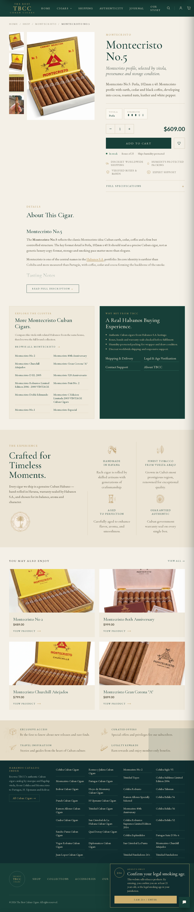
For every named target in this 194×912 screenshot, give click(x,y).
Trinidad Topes (131, 777)
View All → (176, 560)
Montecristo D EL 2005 (28, 375)
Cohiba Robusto (132, 789)
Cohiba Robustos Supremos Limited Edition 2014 (137, 823)
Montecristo (45, 24)
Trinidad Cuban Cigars (101, 808)
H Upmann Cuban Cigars (102, 800)
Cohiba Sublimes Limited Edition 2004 (169, 779)
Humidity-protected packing (168, 163)
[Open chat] (184, 902)
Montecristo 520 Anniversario (70, 375)
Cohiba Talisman (165, 789)
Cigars (63, 8)
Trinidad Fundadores (167, 854)
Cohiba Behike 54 (165, 797)
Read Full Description (53, 288)
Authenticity (111, 8)
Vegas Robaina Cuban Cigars (68, 844)
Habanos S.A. (95, 259)
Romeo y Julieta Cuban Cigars (101, 771)
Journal (137, 8)
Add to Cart (138, 143)
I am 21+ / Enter (145, 899)
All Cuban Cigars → (24, 798)
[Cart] (189, 8)
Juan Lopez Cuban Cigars (69, 854)
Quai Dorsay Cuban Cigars (103, 831)
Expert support (164, 172)
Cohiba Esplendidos (134, 835)
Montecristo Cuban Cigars (70, 781)
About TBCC (153, 367)
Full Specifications (123, 186)
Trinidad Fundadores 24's (136, 854)
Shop (26, 24)
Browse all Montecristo (37, 346)
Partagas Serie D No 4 (167, 835)
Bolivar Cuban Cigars (67, 789)
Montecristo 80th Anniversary (70, 355)
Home (45, 8)
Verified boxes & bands (124, 172)
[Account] (181, 8)
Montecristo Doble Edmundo (31, 394)
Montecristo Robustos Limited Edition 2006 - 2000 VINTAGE (32, 384)
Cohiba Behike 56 (165, 808)
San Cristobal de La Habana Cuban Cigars (100, 821)
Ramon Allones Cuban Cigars (68, 810)
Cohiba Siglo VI (164, 769)
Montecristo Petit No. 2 (66, 383)
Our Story (155, 8)
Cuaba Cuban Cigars (67, 820)
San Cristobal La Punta (135, 843)
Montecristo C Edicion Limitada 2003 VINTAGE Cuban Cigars (67, 398)
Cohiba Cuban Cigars (67, 769)
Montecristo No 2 (25, 355)
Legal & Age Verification (160, 358)
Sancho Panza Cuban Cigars (67, 833)
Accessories (85, 879)
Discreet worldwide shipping (127, 163)
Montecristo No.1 (25, 409)
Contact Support (117, 367)
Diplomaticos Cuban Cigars (100, 844)
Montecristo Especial (65, 409)
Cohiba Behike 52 (165, 820)
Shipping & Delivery (119, 358)
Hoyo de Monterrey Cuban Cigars (99, 790)
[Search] (168, 8)
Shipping (85, 8)
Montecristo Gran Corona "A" (70, 363)
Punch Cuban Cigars (67, 800)
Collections (58, 879)
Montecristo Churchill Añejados (27, 365)
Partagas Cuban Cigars (101, 781)
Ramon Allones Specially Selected (136, 798)
